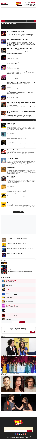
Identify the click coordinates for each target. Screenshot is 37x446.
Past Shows (7, 27)
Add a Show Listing (4, 4)
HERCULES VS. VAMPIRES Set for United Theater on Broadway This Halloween (20, 261)
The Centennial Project (12, 141)
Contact (14, 436)
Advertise (7, 436)
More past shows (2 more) (18, 211)
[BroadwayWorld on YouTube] (25, 434)
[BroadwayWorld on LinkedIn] (19, 434)
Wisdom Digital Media (16, 437)
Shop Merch (4, 3)
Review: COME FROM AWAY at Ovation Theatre (17, 39)
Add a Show (22, 322)
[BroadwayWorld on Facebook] (15, 434)
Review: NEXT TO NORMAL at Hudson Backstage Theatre (19, 48)
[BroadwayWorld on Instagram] (17, 434)
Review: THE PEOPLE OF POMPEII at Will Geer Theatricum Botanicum (19, 86)
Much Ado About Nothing (12, 158)
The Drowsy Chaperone (12, 202)
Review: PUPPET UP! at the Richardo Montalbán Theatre (19, 96)
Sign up (32, 331)
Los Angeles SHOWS (6, 277)
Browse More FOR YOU (18, 259)
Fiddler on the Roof (11, 167)
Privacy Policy (28, 437)
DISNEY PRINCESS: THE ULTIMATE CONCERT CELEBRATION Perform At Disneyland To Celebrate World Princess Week (17, 374)
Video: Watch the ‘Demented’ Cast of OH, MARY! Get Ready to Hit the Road (13, 355)
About (11, 436)
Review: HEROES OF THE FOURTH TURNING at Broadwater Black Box (20, 56)
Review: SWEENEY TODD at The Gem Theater (16, 31)
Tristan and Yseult (11, 123)
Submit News (21, 436)
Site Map (29, 436)
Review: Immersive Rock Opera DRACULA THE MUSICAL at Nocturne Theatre (19, 76)
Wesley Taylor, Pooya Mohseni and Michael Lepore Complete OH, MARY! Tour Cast (15, 392)
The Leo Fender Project (12, 194)
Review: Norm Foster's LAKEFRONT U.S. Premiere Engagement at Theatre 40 (21, 112)
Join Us (17, 436)
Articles (3, 27)
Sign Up (29, 430)
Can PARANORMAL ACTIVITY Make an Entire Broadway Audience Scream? (20, 271)
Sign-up (29, 2)
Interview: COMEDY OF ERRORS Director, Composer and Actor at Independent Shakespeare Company (21, 103)
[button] (35, 21)
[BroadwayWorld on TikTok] (21, 434)
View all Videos (4, 274)
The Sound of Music (11, 185)
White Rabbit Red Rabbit (12, 149)
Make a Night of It (13, 27)
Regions (26, 436)
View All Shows (15, 322)
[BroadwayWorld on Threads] (23, 434)
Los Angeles (6, 21)
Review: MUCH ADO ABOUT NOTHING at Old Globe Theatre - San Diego (21, 66)
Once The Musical (11, 132)
